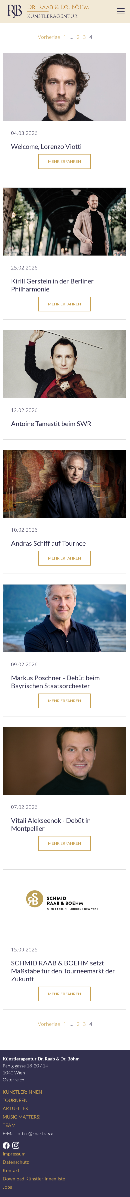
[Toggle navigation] (119, 11)
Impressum (14, 1153)
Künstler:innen (22, 1092)
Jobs (7, 1187)
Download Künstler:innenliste (34, 1178)
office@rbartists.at (36, 1133)
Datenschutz (16, 1162)
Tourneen (15, 1100)
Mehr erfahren (64, 161)
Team (9, 1125)
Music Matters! (22, 1117)
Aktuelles (15, 1108)
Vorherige (49, 37)
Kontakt (11, 1170)
